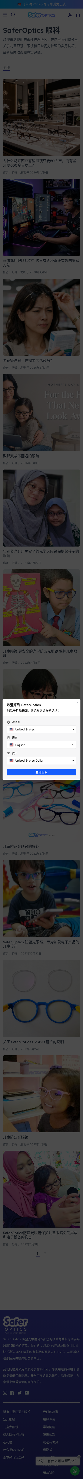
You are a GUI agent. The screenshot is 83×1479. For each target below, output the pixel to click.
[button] (41, 729)
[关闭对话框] (77, 702)
